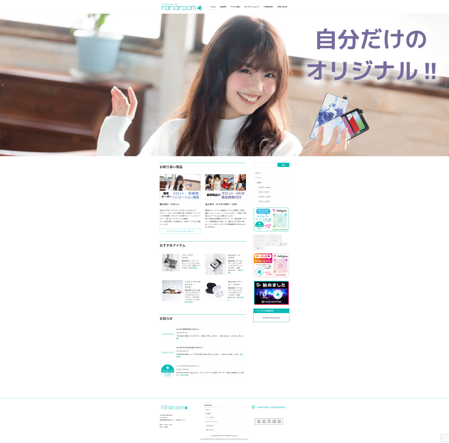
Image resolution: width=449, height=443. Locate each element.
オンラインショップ (211, 421)
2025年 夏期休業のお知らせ (187, 329)
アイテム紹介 (209, 417)
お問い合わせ (209, 430)
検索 (283, 165)
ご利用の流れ (209, 426)
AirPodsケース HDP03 (235, 256)
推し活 (282, 244)
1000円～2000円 (264, 187)
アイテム (258, 178)
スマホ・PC (270, 244)
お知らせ (258, 173)
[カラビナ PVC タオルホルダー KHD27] (172, 291)
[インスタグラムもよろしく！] (167, 371)
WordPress (211, 439)
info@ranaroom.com (271, 317)
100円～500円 (263, 192)
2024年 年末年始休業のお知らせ (189, 347)
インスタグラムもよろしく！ (188, 366)
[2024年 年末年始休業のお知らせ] (167, 353)
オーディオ (259, 240)
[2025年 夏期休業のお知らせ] (167, 334)
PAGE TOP (437, 427)
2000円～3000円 (264, 197)
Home (207, 409)
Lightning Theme (224, 439)
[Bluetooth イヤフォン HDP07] (215, 291)
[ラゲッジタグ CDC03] (171, 263)
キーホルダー (274, 240)
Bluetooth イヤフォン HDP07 (235, 283)
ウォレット (275, 236)
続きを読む (193, 268)
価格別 (259, 183)
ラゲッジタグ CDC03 (188, 256)
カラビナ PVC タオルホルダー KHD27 (193, 284)
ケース (257, 244)
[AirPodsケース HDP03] (215, 264)
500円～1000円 (264, 202)
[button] (220, 154)
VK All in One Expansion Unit (239, 439)
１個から (258, 248)
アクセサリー (260, 236)
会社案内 (208, 413)
